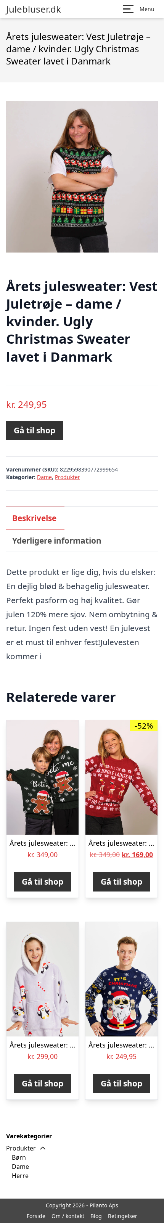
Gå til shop (34, 430)
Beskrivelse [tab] (34, 518)
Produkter (67, 477)
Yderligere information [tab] (56, 540)
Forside (36, 1216)
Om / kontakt (67, 1216)
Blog (96, 1216)
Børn (19, 1157)
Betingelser (122, 1216)
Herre (20, 1176)
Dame (44, 477)
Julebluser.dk (33, 9)
